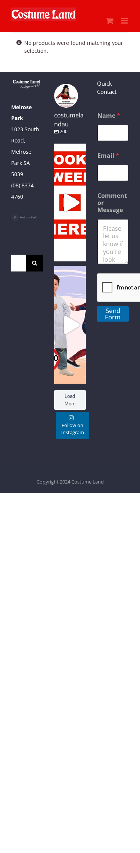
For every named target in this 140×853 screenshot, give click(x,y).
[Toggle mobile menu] (125, 21)
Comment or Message (112, 203)
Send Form (113, 313)
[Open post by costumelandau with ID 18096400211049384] (70, 202)
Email (108, 155)
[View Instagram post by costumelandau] (78, 252)
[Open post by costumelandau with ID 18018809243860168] (70, 325)
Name (108, 115)
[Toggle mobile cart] (109, 21)
